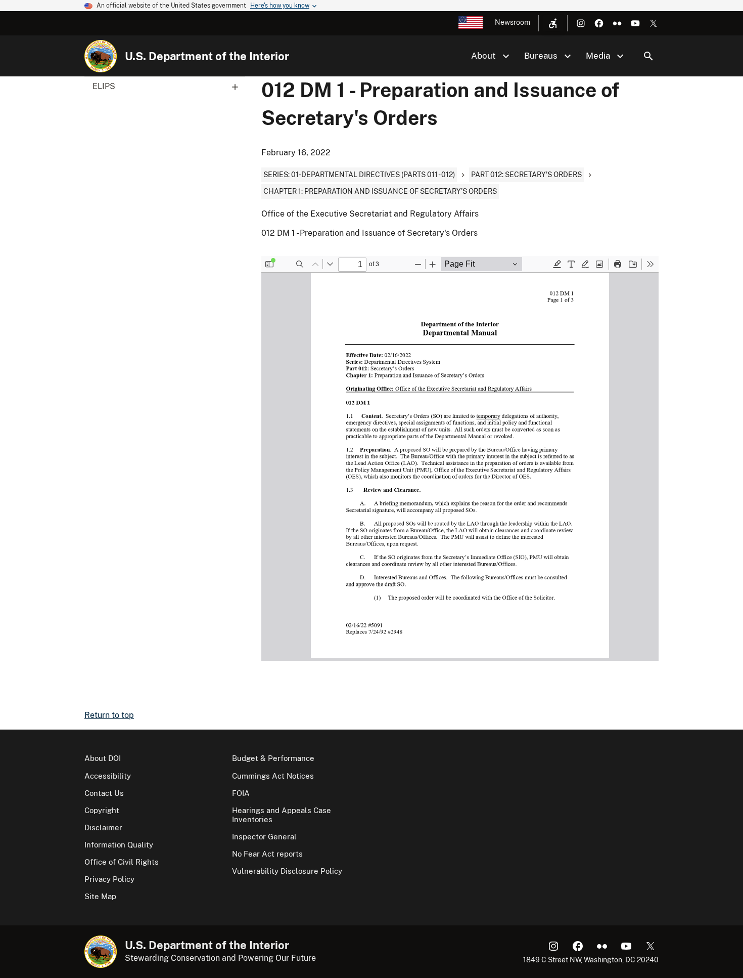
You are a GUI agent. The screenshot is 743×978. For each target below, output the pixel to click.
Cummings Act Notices (273, 776)
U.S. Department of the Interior (207, 56)
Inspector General (264, 836)
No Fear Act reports (267, 853)
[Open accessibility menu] (553, 23)
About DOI (102, 758)
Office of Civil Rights (121, 862)
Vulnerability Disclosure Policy (287, 871)
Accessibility (107, 776)
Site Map (100, 896)
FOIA (241, 793)
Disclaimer (103, 827)
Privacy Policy (109, 879)
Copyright (101, 810)
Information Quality (118, 844)
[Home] (100, 56)
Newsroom (512, 22)
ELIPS (103, 86)
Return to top (109, 715)
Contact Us (104, 793)
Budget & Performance (273, 758)
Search (648, 56)
